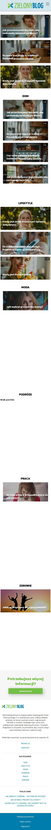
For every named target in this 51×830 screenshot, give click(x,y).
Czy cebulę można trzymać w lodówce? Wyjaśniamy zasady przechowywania (24, 157)
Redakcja (25, 743)
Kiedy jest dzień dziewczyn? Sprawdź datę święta (23, 82)
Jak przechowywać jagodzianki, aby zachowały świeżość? (27, 178)
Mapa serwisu (25, 821)
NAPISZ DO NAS (25, 691)
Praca (25, 478)
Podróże (25, 394)
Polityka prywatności (25, 816)
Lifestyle (25, 203)
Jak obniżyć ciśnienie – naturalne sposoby (25, 796)
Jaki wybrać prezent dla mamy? (25, 306)
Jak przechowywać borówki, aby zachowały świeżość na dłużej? (20, 31)
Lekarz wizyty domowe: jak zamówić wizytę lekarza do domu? (25, 804)
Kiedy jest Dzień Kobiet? (16, 274)
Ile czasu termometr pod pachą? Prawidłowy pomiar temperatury (21, 248)
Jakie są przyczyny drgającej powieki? (24, 607)
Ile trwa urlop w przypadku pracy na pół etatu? (27, 496)
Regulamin (25, 826)
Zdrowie (25, 586)
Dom (25, 96)
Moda (25, 287)
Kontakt (26, 748)
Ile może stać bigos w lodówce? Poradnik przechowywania (20, 57)
